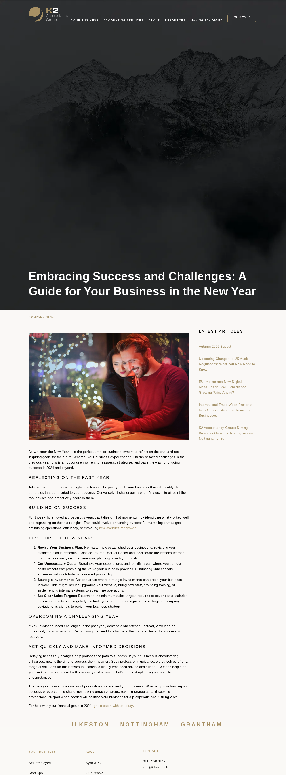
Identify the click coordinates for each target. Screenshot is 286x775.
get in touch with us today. (114, 706)
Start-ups (36, 773)
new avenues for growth (117, 528)
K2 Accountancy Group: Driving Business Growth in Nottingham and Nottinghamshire (227, 433)
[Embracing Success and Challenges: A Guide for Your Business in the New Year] (109, 386)
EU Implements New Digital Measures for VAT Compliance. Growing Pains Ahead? (223, 387)
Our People (94, 773)
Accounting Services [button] (124, 20)
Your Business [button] (85, 20)
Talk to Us (242, 17)
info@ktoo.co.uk (155, 767)
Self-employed (40, 763)
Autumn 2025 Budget (215, 346)
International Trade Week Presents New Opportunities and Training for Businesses (225, 410)
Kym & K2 (94, 763)
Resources (175, 20)
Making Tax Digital (208, 20)
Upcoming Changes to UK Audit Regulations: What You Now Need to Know (227, 364)
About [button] (154, 20)
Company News (42, 317)
